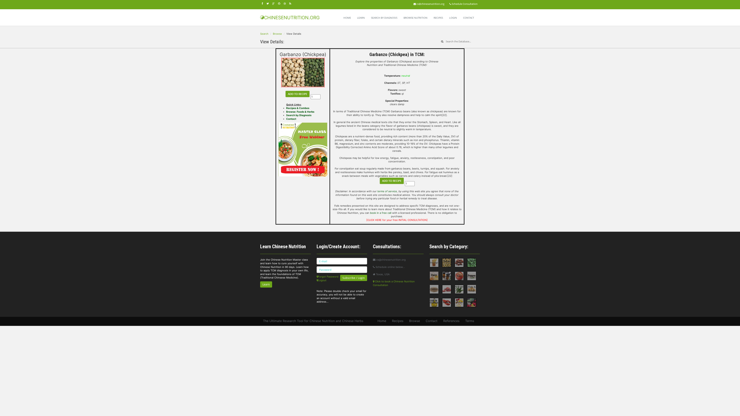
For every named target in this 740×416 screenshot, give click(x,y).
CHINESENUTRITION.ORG (292, 17)
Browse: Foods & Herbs (300, 111)
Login (453, 17)
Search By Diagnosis (384, 17)
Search (264, 33)
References (451, 321)
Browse (277, 33)
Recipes (438, 17)
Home (347, 17)
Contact (468, 17)
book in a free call (380, 212)
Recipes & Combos (297, 108)
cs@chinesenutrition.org (430, 4)
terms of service (387, 191)
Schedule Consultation (464, 4)
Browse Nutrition (415, 17)
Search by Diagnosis (298, 115)
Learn (361, 17)
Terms (469, 321)
